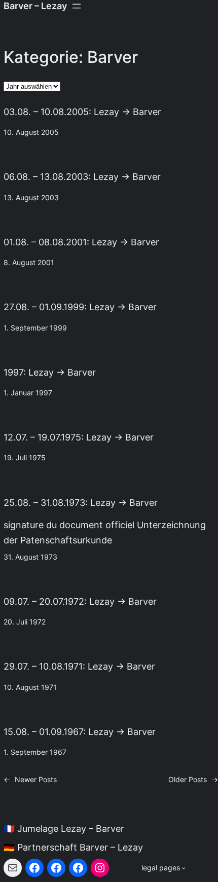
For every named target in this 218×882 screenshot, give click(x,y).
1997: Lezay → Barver (50, 372)
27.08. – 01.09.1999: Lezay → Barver (80, 307)
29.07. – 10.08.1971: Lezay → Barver (79, 666)
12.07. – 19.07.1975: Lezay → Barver (79, 437)
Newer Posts (30, 780)
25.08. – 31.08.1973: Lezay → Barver (81, 502)
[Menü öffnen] (76, 6)
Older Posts (193, 780)
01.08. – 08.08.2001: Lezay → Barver (81, 242)
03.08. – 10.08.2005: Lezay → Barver (82, 112)
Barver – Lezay (35, 6)
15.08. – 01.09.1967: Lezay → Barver (80, 732)
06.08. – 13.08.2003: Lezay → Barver (82, 176)
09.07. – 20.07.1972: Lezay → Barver (80, 601)
